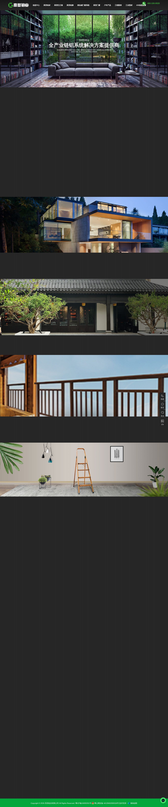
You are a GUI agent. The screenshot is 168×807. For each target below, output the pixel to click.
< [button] (142, 130)
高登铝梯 (96, 715)
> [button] (154, 130)
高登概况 (102, 720)
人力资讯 (12, 653)
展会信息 (12, 639)
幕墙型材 (65, 720)
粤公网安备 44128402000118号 (106, 803)
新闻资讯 (12, 633)
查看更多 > (16, 678)
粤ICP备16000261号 (83, 803)
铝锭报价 (12, 646)
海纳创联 (133, 803)
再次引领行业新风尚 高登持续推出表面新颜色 (48, 662)
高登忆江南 (90, 720)
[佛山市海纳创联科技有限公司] (129, 803)
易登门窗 (77, 720)
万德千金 (84, 715)
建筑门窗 (72, 715)
